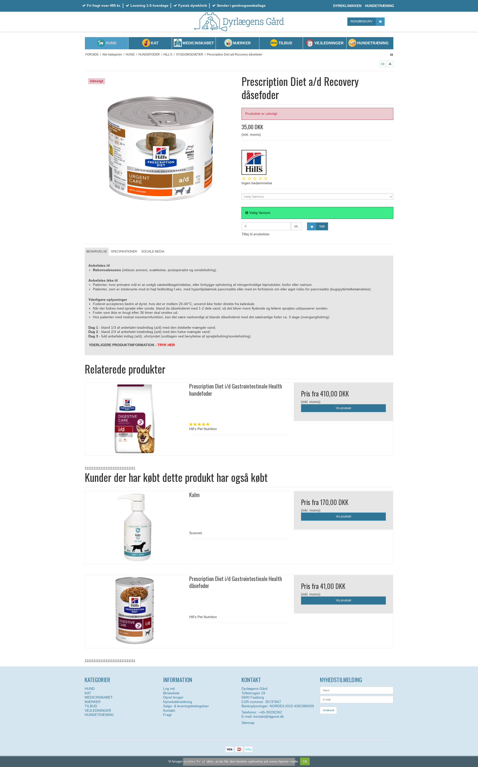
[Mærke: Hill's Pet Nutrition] (253, 162)
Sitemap (247, 723)
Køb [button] (322, 226)
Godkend (328, 710)
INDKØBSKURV (361, 21)
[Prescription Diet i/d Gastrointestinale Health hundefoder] (134, 419)
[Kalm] (134, 527)
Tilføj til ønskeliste (255, 234)
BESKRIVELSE (96, 251)
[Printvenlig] (391, 54)
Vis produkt (343, 408)
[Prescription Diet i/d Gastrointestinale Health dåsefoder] (134, 611)
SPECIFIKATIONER (124, 251)
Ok (305, 761)
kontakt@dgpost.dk (268, 716)
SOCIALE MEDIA (152, 251)
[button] (382, 64)
